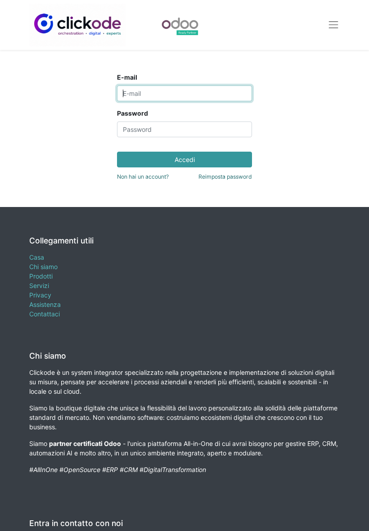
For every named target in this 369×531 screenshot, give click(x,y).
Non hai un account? (143, 176)
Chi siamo (43, 266)
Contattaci (44, 314)
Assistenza (45, 304)
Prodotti (41, 276)
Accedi (185, 159)
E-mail (127, 77)
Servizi (39, 285)
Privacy (40, 295)
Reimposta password (225, 176)
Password (132, 113)
